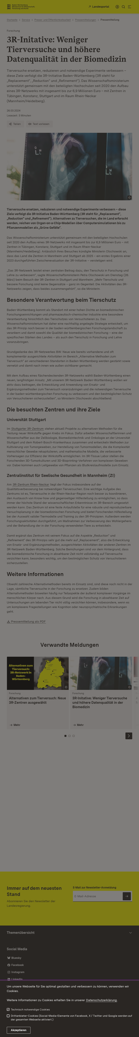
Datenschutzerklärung (101, 1000)
